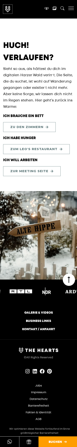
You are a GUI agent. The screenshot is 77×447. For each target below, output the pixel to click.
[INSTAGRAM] (27, 371)
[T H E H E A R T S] (18, 9)
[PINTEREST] (49, 371)
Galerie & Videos (38, 312)
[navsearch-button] (62, 9)
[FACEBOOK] (42, 371)
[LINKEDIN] (34, 371)
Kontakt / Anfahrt (38, 329)
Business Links (38, 321)
